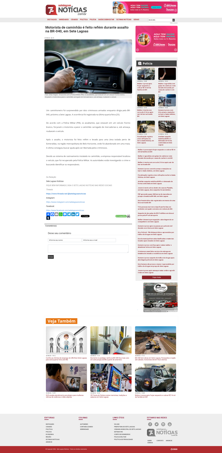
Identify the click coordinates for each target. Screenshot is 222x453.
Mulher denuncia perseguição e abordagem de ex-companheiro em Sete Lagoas (156, 221)
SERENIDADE (84, 429)
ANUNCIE (49, 442)
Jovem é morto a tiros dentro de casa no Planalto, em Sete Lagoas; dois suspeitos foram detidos (155, 189)
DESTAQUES (52, 19)
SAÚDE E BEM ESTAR (106, 19)
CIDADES (74, 19)
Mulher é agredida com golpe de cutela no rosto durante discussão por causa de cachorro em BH (155, 157)
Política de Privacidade (123, 439)
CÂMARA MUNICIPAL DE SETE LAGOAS (127, 429)
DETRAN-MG (118, 432)
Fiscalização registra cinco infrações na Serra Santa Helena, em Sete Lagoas (156, 176)
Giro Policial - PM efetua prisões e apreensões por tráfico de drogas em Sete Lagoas (156, 233)
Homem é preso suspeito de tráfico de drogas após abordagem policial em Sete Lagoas (156, 259)
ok (173, 20)
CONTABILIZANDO (86, 427)
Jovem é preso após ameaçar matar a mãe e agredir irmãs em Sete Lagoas (156, 271)
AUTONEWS (84, 424)
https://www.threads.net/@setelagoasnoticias (66, 194)
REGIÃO (48, 437)
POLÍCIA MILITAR (120, 437)
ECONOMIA (50, 434)
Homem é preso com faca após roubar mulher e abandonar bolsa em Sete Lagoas (155, 246)
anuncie (169, 440)
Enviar (51, 257)
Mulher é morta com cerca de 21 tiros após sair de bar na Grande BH (156, 163)
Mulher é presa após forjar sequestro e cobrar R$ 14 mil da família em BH (156, 151)
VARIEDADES (64, 19)
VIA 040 (116, 424)
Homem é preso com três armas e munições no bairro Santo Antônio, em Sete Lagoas (154, 170)
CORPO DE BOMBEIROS (122, 434)
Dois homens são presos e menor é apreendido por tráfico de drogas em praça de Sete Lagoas (156, 265)
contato (160, 440)
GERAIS (136, 19)
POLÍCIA (93, 19)
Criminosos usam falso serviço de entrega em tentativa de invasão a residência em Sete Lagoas (155, 252)
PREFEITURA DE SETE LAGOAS (124, 427)
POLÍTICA (84, 19)
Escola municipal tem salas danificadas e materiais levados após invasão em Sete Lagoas (156, 240)
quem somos (150, 442)
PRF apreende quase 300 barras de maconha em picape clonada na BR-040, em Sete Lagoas (155, 195)
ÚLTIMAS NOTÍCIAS (123, 19)
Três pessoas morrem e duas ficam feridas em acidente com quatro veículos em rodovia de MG (155, 208)
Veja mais (156, 277)
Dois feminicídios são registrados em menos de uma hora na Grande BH (156, 201)
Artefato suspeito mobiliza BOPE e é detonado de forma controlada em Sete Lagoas (155, 182)
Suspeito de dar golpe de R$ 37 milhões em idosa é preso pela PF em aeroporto (156, 214)
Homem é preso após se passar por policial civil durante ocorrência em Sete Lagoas (155, 227)
